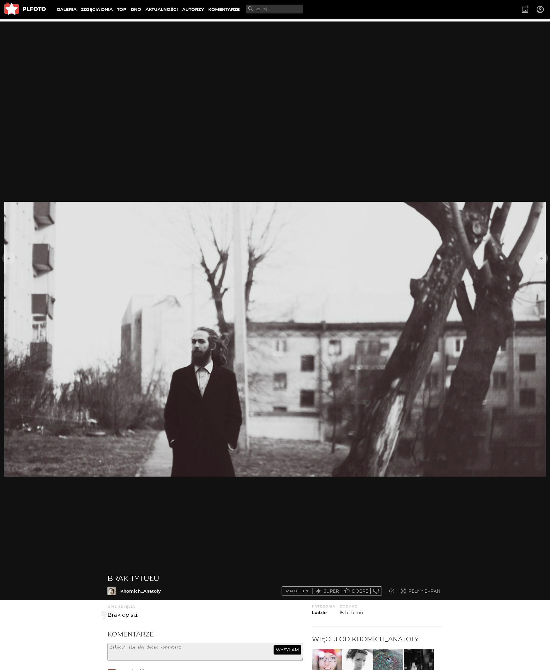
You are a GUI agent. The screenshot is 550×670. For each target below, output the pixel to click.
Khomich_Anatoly (140, 591)
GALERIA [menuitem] (66, 9)
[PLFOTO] (25, 9)
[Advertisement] (275, 61)
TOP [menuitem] (121, 9)
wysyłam (287, 650)
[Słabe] (376, 591)
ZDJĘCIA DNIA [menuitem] (97, 9)
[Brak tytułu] (111, 591)
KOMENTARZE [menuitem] (224, 9)
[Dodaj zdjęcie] (525, 9)
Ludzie (319, 612)
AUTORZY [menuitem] (193, 9)
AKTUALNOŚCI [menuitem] (162, 9)
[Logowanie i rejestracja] (540, 9)
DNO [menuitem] (136, 9)
